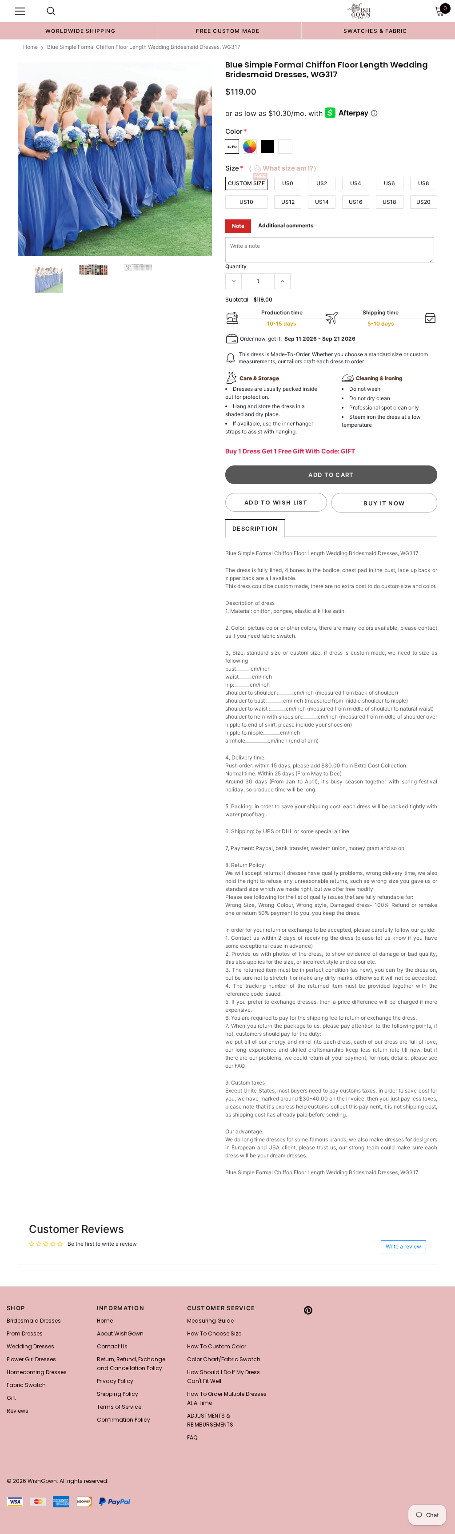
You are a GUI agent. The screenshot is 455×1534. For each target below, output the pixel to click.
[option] (80, 30)
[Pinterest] (308, 1310)
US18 (389, 202)
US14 (322, 202)
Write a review (403, 1246)
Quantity (236, 266)
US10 (246, 202)
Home (30, 47)
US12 (288, 202)
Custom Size (246, 183)
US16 (356, 202)
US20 (423, 202)
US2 (321, 183)
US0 (287, 183)
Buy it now (384, 503)
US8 (423, 183)
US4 (355, 183)
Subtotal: (237, 299)
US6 (389, 183)
